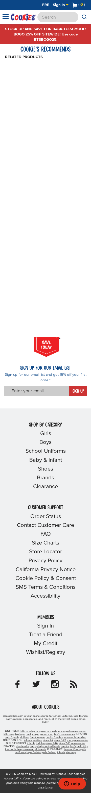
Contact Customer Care (45, 525)
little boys (9, 734)
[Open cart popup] (87, 5)
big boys (20, 734)
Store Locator (45, 552)
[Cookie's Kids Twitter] (36, 686)
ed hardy (55, 746)
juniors (61, 731)
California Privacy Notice (46, 569)
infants (28, 740)
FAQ (45, 534)
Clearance (45, 486)
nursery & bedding (75, 737)
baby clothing (13, 719)
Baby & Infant (45, 460)
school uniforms (62, 716)
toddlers (37, 740)
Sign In (59, 5)
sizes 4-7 (48, 740)
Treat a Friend (45, 635)
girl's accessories (76, 731)
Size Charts (45, 543)
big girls (35, 731)
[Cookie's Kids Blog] (73, 686)
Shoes (45, 469)
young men (46, 734)
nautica (65, 746)
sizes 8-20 (60, 740)
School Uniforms (46, 451)
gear (42, 737)
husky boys (32, 734)
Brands (45, 478)
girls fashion (49, 752)
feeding (34, 737)
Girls (45, 433)
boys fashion (34, 752)
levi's (73, 746)
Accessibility (45, 596)
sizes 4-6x (52, 743)
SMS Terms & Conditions (46, 587)
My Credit (45, 643)
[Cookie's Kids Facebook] (17, 686)
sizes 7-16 (65, 743)
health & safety (54, 737)
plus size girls (49, 731)
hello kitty (82, 746)
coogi (45, 746)
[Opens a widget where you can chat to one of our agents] (72, 784)
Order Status (45, 516)
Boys (45, 442)
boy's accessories (64, 734)
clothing (24, 737)
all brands (40, 749)
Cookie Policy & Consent (45, 578)
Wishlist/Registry (45, 652)
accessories (81, 740)
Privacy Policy (45, 561)
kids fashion (81, 716)
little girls (25, 731)
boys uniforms (72, 749)
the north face (13, 749)
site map (71, 752)
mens (70, 740)
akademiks (22, 746)
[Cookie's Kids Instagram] (55, 686)
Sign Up (78, 391)
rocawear (28, 749)
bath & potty (12, 737)
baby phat (36, 746)
